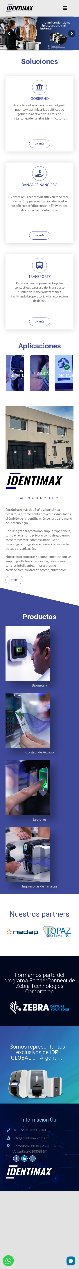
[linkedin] (24, 1158)
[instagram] (32, 1158)
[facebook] (16, 1158)
